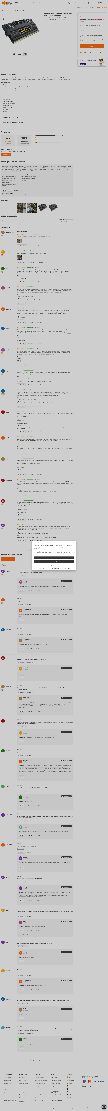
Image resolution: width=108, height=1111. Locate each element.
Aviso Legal (67, 568)
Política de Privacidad (56, 568)
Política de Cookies (43, 568)
